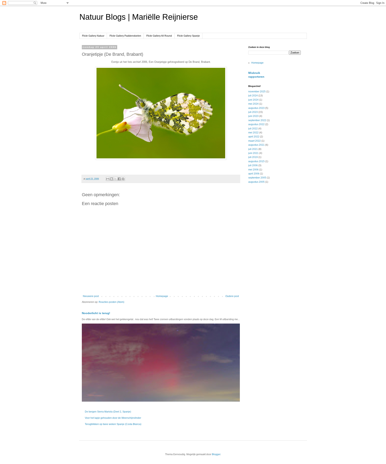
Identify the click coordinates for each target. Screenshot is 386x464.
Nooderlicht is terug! (96, 313)
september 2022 (257, 120)
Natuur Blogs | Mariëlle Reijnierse (138, 16)
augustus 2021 (256, 144)
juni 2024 (253, 99)
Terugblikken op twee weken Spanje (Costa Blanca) (113, 424)
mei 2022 (253, 132)
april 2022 (253, 136)
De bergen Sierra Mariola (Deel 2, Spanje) (108, 411)
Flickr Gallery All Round (159, 35)
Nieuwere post (91, 296)
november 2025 (257, 91)
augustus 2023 (256, 108)
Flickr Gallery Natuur (93, 35)
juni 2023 (253, 116)
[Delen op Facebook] (119, 179)
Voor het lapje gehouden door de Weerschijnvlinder (113, 418)
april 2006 (253, 173)
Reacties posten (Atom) (111, 302)
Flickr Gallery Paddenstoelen (125, 35)
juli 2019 (253, 157)
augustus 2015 (256, 161)
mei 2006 (253, 169)
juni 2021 (253, 153)
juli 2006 (253, 165)
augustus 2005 (256, 181)
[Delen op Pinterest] (123, 179)
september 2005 (257, 177)
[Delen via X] (115, 179)
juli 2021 (253, 149)
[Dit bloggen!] (112, 179)
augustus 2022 (256, 124)
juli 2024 (253, 95)
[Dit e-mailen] (108, 179)
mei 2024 (253, 103)
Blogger (216, 454)
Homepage (162, 296)
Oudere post (232, 296)
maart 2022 (254, 140)
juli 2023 (253, 112)
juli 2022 (253, 128)
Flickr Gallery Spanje (188, 35)
